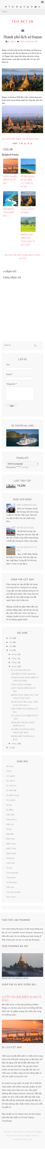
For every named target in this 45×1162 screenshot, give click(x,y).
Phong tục (10, 858)
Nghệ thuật (11, 853)
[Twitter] (6, 7)
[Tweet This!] (21, 143)
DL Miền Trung (12, 795)
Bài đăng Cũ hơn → (33, 255)
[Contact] (35, 7)
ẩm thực (10, 766)
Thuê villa (10, 863)
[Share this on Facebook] (19, 143)
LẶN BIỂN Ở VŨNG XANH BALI (8, 212)
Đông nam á (11, 819)
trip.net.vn (23, 21)
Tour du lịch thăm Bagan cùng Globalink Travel (20, 139)
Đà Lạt (9, 805)
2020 (11, 650)
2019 (10, 747)
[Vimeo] (32, 7)
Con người (10, 776)
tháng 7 (14, 658)
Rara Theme (19, 1135)
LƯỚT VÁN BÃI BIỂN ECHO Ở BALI (10, 180)
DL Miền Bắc (11, 790)
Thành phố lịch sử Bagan (22, 36)
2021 (10, 646)
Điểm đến (10, 815)
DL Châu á (12, 41)
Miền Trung (11, 848)
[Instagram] (24, 7)
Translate (25, 467)
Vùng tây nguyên (13, 892)
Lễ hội (8, 829)
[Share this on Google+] (25, 143)
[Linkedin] (21, 7)
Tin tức (9, 868)
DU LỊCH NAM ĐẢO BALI (21, 670)
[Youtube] (28, 7)
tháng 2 (14, 743)
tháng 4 (14, 662)
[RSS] (39, 7)
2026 (11, 638)
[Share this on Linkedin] (31, 143)
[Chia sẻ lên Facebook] (11, 149)
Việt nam (10, 887)
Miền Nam (10, 839)
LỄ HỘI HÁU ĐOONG (25, 528)
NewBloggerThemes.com (22, 1139)
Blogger (39, 1132)
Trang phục (11, 877)
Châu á (9, 771)
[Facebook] (9, 7)
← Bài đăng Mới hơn (11, 255)
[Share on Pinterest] (28, 143)
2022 (11, 642)
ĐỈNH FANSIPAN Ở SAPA (26, 505)
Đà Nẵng (9, 810)
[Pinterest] (17, 7)
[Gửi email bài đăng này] (4, 149)
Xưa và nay (11, 897)
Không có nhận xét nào (29, 41)
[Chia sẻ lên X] (9, 149)
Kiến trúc (10, 824)
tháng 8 (14, 654)
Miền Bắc (10, 834)
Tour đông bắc (12, 873)
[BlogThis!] (6, 149)
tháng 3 (14, 666)
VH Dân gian (11, 882)
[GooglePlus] (13, 7)
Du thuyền (10, 800)
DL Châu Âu (11, 786)
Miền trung (11, 844)
